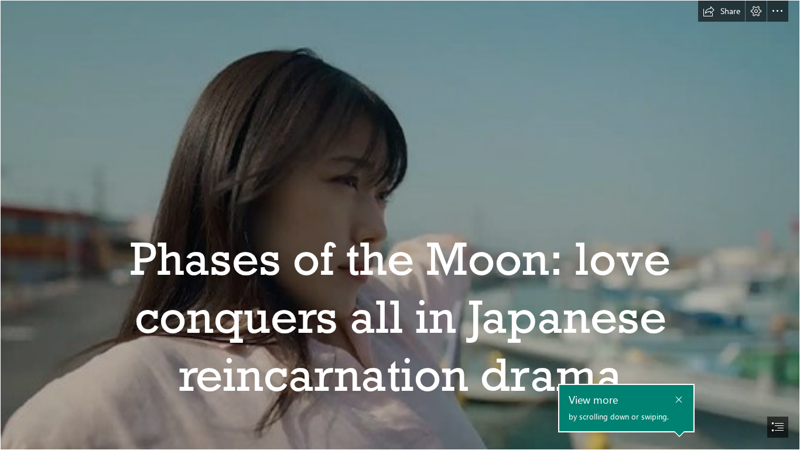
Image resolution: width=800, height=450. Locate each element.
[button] (721, 11)
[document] (400, 225)
